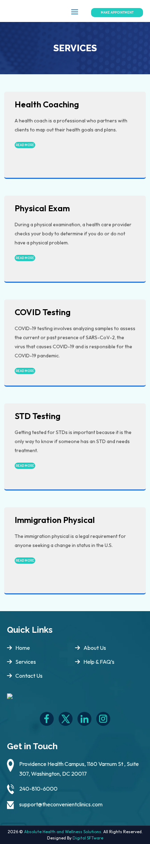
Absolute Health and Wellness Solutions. (63, 831)
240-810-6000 (38, 788)
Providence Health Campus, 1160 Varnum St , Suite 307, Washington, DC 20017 (79, 768)
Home (22, 647)
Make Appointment (117, 12)
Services (25, 661)
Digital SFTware (88, 838)
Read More (25, 145)
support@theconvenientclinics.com (61, 804)
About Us (94, 647)
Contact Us (29, 675)
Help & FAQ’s (98, 661)
